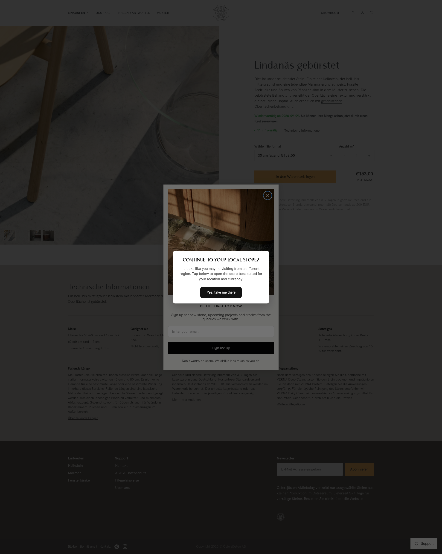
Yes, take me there (221, 292)
